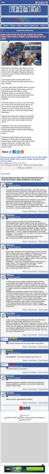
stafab (10, 350)
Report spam (43, 211)
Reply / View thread (30, 211)
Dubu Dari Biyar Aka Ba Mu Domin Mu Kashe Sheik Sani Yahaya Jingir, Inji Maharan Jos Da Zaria (24, 159)
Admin (11, 364)
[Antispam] (24, 415)
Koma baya (5, 174)
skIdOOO (28, 168)
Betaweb (13, 339)
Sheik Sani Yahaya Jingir (33, 165)
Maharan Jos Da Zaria (13, 165)
